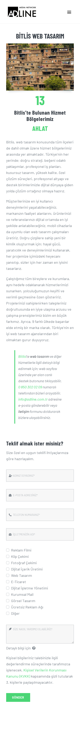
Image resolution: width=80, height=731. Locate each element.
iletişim (23, 411)
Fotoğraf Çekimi (24, 562)
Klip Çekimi (20, 556)
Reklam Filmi (21, 550)
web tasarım (39, 356)
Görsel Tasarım (23, 600)
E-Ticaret (18, 581)
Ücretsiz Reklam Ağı (27, 607)
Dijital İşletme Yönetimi (29, 588)
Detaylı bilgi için (18, 648)
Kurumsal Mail (22, 594)
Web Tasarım (21, 575)
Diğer (15, 613)
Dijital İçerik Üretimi (27, 569)
